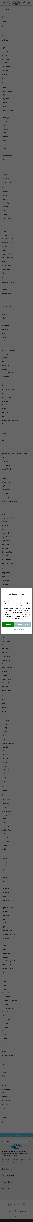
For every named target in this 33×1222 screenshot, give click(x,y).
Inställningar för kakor (16, 629)
